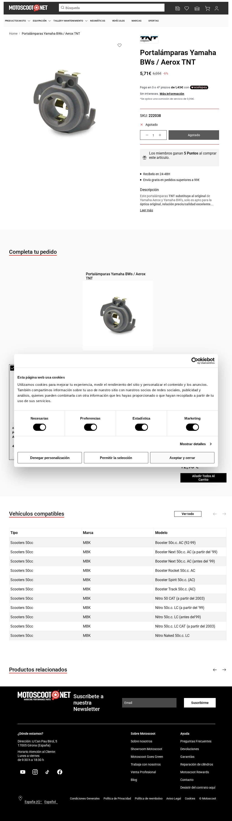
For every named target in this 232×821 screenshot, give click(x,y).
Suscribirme (200, 703)
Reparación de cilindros (196, 764)
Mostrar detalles (193, 444)
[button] (197, 9)
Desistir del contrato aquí (197, 787)
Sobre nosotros (141, 741)
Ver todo (188, 514)
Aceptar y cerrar (182, 457)
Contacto (186, 780)
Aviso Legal (173, 798)
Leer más (146, 210)
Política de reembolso (148, 798)
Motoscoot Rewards (194, 772)
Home (13, 33)
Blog (134, 780)
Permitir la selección (116, 457)
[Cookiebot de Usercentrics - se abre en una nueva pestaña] (195, 360)
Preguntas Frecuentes (195, 741)
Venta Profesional (143, 772)
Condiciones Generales (85, 798)
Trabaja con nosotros (146, 764)
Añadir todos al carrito (203, 477)
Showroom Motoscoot (146, 749)
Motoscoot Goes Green (147, 756)
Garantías (187, 756)
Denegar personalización (50, 457)
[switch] (90, 427)
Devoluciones (189, 749)
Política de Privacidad (117, 798)
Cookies (190, 798)
